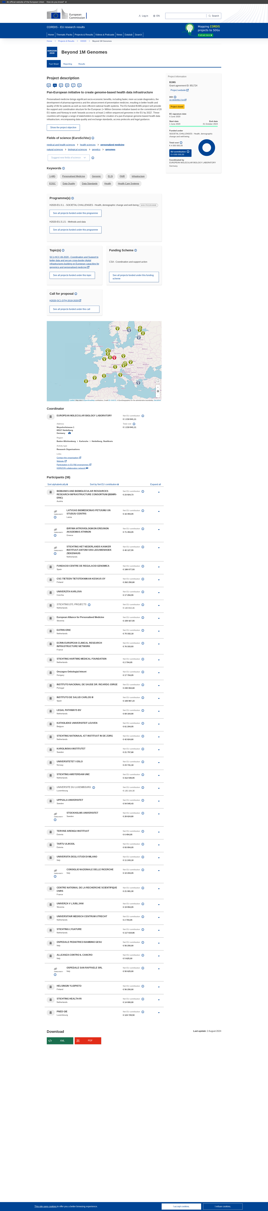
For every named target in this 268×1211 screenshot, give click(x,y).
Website (70, 461)
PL (79, 85)
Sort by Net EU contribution (103, 484)
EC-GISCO (112, 400)
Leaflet (72, 400)
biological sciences (77, 149)
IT (73, 85)
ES (61, 85)
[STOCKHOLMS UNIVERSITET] (129, 330)
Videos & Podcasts (104, 34)
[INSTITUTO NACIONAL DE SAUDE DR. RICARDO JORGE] (86, 381)
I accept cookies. (181, 1206)
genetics (96, 149)
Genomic (96, 176)
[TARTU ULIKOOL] (143, 333)
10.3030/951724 (176, 100)
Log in (145, 16)
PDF (90, 1040)
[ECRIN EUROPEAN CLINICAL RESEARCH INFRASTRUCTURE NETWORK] (104, 359)
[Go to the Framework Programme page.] (52, 52)
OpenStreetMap (89, 400)
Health (107, 183)
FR (67, 85)
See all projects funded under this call (71, 309)
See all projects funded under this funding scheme (133, 277)
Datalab (128, 34)
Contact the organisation (78, 457)
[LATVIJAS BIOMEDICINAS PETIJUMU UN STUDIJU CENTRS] (139, 337)
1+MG (52, 176)
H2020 (83, 41)
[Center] (158, 391)
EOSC (52, 183)
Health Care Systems (128, 183)
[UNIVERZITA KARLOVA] (123, 356)
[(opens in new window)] (69, 14)
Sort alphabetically (56, 484)
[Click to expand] (159, 492)
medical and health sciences (61, 145)
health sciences (87, 145)
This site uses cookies (45, 1206)
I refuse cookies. (223, 1206)
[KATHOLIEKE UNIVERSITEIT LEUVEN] (108, 354)
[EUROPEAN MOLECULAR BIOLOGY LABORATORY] (114, 357)
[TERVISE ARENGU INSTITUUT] (139, 330)
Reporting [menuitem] (67, 64)
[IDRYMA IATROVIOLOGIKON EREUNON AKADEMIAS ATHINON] (138, 383)
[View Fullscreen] (158, 381)
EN (55, 85)
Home (51, 34)
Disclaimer (157, 400)
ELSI (110, 176)
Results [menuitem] (81, 64)
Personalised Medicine (73, 176)
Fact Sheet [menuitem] (54, 64)
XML (62, 1041)
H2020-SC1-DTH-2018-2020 (64, 300)
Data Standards (89, 183)
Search (138, 34)
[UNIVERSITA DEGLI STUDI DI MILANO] (115, 367)
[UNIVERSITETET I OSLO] (117, 328)
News (119, 34)
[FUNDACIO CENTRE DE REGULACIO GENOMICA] (104, 376)
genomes (110, 149)
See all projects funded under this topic (72, 275)
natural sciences (55, 149)
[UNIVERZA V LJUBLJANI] (123, 365)
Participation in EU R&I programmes (83, 464)
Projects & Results (84, 34)
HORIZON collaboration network (81, 468)
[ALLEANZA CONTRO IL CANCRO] (120, 375)
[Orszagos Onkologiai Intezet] (130, 362)
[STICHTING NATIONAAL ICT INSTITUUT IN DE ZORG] (107, 351)
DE (49, 85)
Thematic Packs (64, 34)
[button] (156, 16)
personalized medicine (112, 145)
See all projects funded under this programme (75, 213)
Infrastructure (138, 176)
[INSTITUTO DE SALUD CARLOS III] (94, 377)
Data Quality (69, 183)
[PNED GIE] (110, 357)
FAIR (122, 176)
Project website (180, 90)
